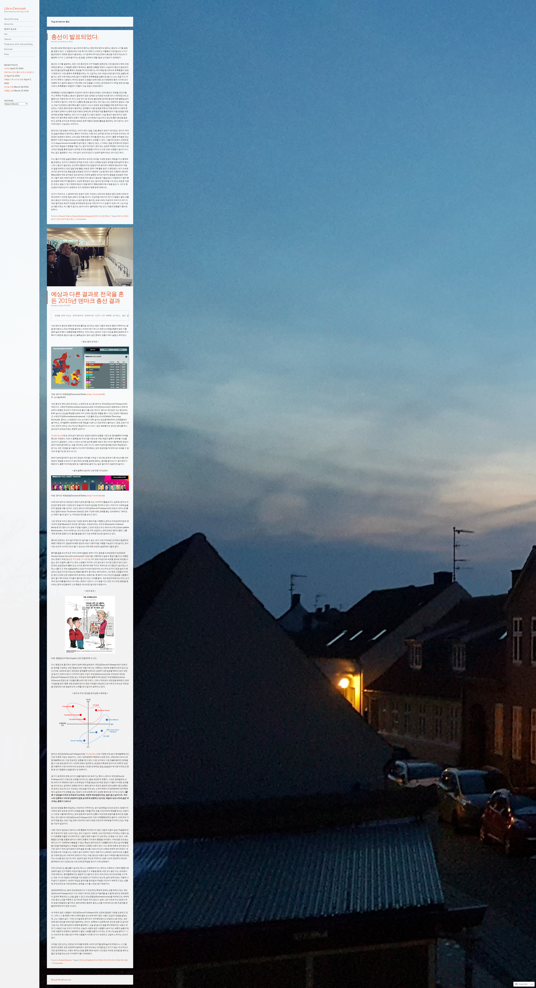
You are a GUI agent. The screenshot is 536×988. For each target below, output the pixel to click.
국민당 (100, 960)
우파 (113, 960)
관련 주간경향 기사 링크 (78, 559)
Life (5, 34)
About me (8, 24)
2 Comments (57, 963)
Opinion (7, 39)
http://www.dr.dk (95, 394)
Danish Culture (65, 216)
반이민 (94, 960)
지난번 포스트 (57, 435)
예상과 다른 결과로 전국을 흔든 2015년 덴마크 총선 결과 (87, 297)
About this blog (11, 19)
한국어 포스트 (10, 29)
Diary (6, 54)
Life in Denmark (15, 8)
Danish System (78, 216)
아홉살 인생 (9, 90)
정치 (59, 219)
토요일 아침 (9, 87)
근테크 (7, 68)
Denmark (8, 49)
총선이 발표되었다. (75, 36)
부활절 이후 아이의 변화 (14, 79)
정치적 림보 (65, 219)
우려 (109, 960)
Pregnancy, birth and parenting (18, 44)
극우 (105, 960)
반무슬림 (88, 960)
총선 (72, 219)
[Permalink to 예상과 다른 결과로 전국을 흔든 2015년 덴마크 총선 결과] (90, 289)
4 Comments (80, 219)
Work (107, 216)
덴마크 (120, 216)
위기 (55, 219)
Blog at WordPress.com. (61, 980)
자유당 (117, 960)
